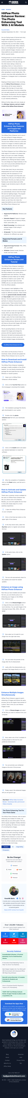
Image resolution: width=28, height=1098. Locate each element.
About (7, 1057)
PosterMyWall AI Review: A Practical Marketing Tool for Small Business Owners (12, 956)
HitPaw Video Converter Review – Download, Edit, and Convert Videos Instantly (13, 802)
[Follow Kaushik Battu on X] (20, 898)
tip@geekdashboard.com (14, 1076)
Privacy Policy (21, 1060)
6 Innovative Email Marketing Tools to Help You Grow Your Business (13, 963)
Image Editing (19, 846)
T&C (21, 1063)
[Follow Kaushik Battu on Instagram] (22, 898)
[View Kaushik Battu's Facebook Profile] (17, 898)
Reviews (8, 9)
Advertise (20, 1054)
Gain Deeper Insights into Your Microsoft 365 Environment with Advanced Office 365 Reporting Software (13, 971)
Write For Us (7, 1063)
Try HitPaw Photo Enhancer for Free (13, 344)
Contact (7, 1060)
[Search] (25, 2)
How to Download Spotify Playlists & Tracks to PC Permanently (12, 986)
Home (3, 9)
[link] (17, 898)
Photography (6, 850)
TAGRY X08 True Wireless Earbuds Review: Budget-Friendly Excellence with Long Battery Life (14, 993)
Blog (7, 1054)
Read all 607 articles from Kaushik (14, 910)
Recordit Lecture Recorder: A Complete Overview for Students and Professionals (13, 979)
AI (12, 846)
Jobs (20, 1057)
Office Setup (7, 1066)
